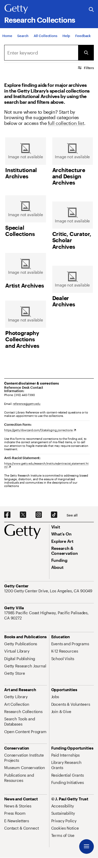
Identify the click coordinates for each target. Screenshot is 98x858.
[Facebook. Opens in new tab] (7, 515)
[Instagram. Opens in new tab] (39, 515)
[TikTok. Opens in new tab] (54, 515)
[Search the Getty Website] (91, 10)
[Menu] (86, 846)
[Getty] (16, 9)
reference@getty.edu (27, 403)
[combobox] (41, 52)
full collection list (66, 123)
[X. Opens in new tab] (23, 515)
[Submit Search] (86, 52)
